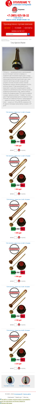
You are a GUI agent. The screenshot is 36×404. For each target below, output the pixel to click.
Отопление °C (21, 3)
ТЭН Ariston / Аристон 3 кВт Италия (18, 287)
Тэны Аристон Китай (9, 386)
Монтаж (26, 397)
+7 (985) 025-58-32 (18, 15)
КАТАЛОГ (7, 27)
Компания (11, 397)
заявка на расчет (18, 31)
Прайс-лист (18, 397)
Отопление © (18, 394)
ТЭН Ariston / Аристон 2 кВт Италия (18, 199)
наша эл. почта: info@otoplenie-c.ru (18, 20)
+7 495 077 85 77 (18, 18)
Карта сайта (27, 394)
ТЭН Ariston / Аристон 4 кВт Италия (18, 330)
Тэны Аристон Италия (24, 386)
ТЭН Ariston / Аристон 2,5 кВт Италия (18, 243)
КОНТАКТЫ (28, 27)
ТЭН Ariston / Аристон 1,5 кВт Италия (18, 156)
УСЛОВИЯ (18, 27)
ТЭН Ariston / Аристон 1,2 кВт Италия (18, 112)
